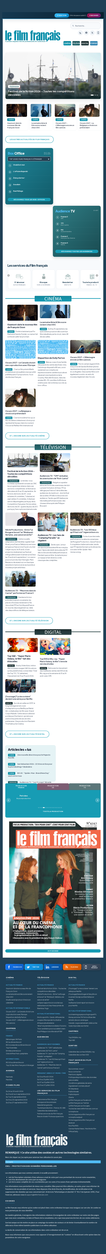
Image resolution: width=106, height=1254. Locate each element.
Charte (71, 1097)
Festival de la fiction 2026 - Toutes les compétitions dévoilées (51, 990)
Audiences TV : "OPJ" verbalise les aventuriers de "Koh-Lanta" (49, 1049)
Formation (94, 43)
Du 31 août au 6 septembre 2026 (18, 1094)
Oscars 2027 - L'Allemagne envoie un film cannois (20, 1021)
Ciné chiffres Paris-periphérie (17, 1054)
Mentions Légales (75, 1074)
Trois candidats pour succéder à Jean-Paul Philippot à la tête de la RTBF (51, 1030)
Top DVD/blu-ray (75, 1037)
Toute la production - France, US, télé (51, 1108)
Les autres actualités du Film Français (29, 139)
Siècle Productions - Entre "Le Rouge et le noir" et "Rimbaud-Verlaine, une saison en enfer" (51, 997)
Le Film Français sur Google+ (79, 1106)
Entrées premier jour (13, 1051)
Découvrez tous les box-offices (29, 199)
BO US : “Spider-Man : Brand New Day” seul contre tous (28, 774)
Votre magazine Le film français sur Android (82, 1121)
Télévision (76, 43)
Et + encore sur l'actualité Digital (27, 734)
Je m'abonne (53, 951)
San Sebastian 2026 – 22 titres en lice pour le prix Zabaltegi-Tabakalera (30, 765)
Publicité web (74, 1092)
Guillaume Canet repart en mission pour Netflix (81, 1004)
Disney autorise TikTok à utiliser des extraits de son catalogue (82, 1018)
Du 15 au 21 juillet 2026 (45, 1079)
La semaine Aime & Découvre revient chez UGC (19, 995)
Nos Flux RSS (73, 1126)
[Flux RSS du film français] (80, 32)
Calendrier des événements (47, 1111)
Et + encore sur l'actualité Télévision (29, 621)
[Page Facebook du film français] (86, 32)
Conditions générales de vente (80, 1083)
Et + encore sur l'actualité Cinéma (27, 436)
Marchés (9, 1080)
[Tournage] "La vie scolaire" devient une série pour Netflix (83, 990)
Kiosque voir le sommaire (46, 1102)
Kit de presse (73, 1089)
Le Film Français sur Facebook (80, 1100)
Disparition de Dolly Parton (16, 1017)
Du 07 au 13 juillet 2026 (45, 1082)
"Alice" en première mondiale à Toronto (51, 1026)
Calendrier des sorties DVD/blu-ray (82, 1052)
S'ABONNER (93, 15)
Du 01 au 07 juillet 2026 (46, 1085)
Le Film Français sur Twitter (79, 1103)
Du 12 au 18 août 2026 (45, 1077)
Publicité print (74, 1094)
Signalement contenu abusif (79, 1086)
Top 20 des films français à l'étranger (25, 159)
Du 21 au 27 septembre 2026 (16, 1103)
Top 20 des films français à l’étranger (20, 1065)
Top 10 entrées (11, 1048)
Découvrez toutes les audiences (76, 251)
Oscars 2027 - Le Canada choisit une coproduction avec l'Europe (20, 1013)
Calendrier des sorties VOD (79, 1055)
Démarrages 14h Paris (14, 1039)
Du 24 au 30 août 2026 (14, 1091)
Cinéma (67, 43)
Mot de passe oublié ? (78, 15)
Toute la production (53, 811)
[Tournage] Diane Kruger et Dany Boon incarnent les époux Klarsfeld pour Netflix (83, 997)
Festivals (9, 1077)
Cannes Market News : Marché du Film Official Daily (82, 1130)
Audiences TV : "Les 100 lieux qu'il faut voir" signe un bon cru (51, 1060)
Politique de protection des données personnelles (83, 1078)
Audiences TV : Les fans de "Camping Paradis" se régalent (51, 1055)
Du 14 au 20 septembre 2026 (17, 1100)
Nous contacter (75, 1072)
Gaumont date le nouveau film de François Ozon (18, 990)
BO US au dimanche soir (15, 1062)
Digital (84, 43)
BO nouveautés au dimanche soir (18, 1045)
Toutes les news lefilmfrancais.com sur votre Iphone (83, 1110)
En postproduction (24, 798)
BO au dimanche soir (13, 1042)
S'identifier (62, 15)
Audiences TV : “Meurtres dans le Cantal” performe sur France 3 (49, 1066)
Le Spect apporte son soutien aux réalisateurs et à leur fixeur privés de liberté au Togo (50, 1005)
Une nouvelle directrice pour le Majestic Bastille (29, 756)
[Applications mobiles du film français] (98, 32)
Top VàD (72, 1040)
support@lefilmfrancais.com (37, 1195)
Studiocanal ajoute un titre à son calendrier (18, 1001)
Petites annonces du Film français (50, 1114)
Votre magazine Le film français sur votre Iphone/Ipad (82, 1115)
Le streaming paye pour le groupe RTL (83, 1014)
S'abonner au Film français (47, 1099)
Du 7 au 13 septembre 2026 (16, 1097)
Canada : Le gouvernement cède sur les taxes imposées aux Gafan (83, 1024)
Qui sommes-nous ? (76, 1069)
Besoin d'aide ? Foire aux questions (50, 1116)
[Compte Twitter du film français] (92, 32)
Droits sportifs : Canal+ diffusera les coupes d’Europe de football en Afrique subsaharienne (51, 1020)
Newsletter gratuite (44, 1105)
